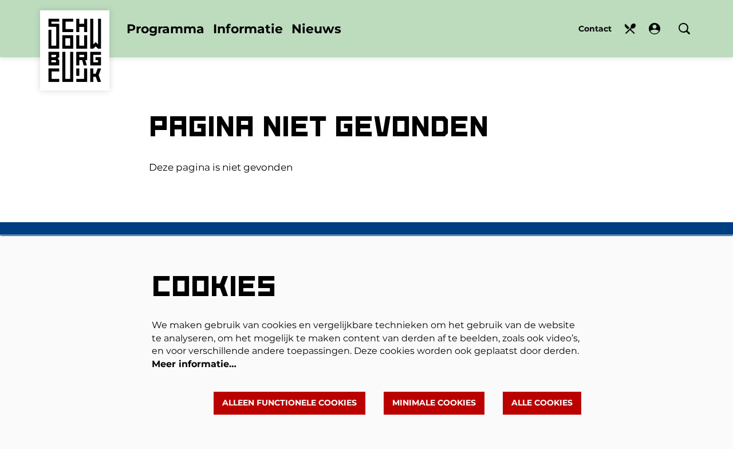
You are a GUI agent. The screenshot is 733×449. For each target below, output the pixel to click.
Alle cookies (542, 402)
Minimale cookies (434, 402)
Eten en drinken (630, 29)
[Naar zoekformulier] (684, 28)
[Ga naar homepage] (74, 33)
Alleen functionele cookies (289, 402)
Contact (595, 28)
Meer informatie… (194, 364)
